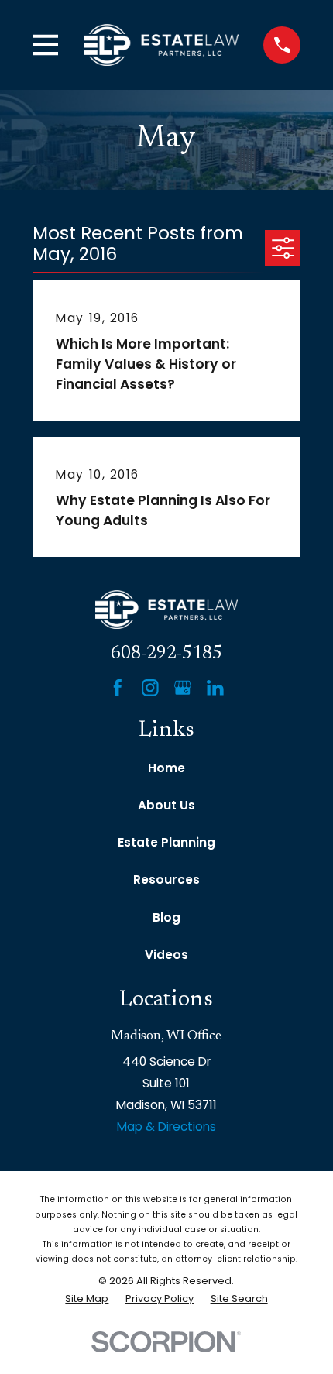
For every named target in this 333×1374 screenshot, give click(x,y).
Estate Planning (166, 842)
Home (166, 768)
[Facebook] (117, 687)
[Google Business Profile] (182, 687)
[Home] (161, 44)
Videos (166, 954)
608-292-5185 (166, 654)
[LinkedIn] (215, 687)
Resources (166, 879)
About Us (166, 805)
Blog (166, 917)
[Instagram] (150, 687)
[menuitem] (86, 1298)
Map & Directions (166, 1126)
